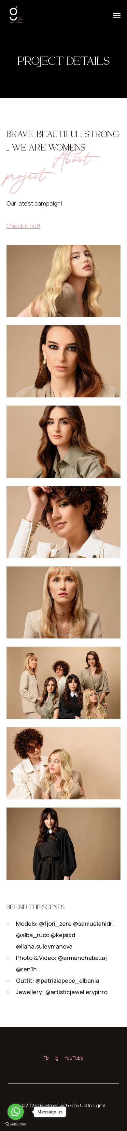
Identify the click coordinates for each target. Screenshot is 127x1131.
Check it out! (23, 226)
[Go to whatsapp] (15, 1112)
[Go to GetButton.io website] (15, 1124)
